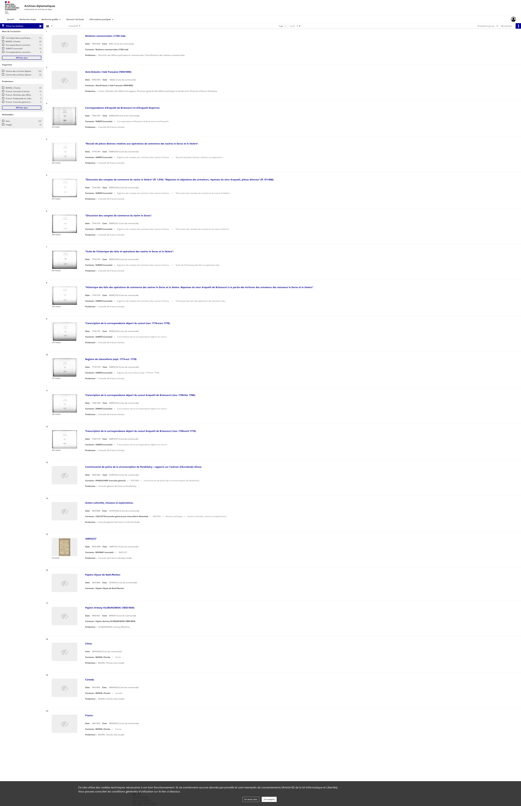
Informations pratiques (100, 19)
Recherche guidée (50, 19)
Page (281, 26)
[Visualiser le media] (64, 116)
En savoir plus (250, 799)
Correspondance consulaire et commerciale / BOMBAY (31, 52)
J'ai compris (269, 799)
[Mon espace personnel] (513, 19)
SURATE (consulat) (14, 48)
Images (9, 124)
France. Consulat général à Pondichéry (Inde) (26, 102)
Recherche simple (28, 19)
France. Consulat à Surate (17, 91)
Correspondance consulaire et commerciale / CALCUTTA (32, 45)
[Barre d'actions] (518, 26)
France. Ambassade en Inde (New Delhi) (24, 98)
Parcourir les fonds (75, 19)
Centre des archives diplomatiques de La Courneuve (30, 71)
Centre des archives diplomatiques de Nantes (27, 74)
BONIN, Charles (13, 41)
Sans (8, 121)
